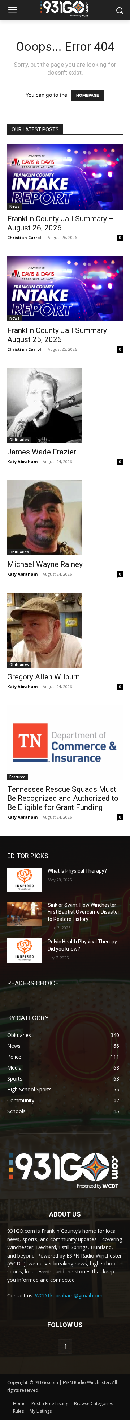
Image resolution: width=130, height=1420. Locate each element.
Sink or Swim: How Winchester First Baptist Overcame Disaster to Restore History (84, 912)
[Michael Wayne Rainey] (65, 517)
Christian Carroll (25, 237)
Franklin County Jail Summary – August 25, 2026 (60, 335)
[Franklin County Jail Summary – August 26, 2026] (65, 177)
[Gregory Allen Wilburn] (65, 630)
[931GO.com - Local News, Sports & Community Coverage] (65, 8)
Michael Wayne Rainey (45, 564)
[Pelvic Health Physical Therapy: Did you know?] (24, 950)
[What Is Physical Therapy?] (24, 880)
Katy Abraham (22, 461)
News (14, 206)
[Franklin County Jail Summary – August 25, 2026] (65, 288)
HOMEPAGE (87, 95)
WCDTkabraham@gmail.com (69, 1295)
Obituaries (19, 439)
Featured (17, 776)
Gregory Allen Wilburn (43, 676)
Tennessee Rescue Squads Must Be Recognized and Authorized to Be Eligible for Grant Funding (62, 798)
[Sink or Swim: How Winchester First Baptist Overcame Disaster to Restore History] (24, 914)
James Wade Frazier (41, 452)
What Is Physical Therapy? (77, 871)
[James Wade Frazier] (65, 405)
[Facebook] (65, 1346)
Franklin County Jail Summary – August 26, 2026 (60, 223)
